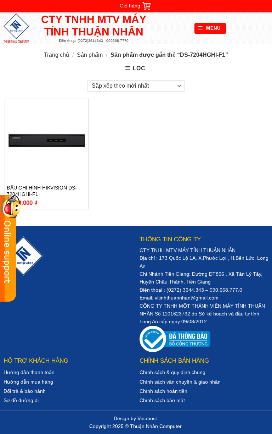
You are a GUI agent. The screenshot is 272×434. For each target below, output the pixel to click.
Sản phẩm (90, 55)
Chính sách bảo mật (162, 400)
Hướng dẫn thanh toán (29, 372)
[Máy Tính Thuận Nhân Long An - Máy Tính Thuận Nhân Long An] (19, 28)
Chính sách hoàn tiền (163, 391)
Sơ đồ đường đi (21, 400)
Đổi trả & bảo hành (25, 391)
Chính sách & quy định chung (172, 372)
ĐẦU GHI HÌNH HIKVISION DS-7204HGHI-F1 (42, 191)
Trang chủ (56, 55)
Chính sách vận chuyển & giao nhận (180, 382)
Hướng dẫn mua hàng (28, 382)
